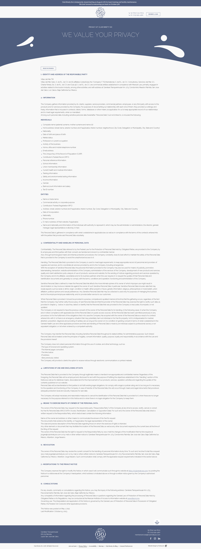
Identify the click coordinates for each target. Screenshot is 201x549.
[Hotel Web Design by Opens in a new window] (157, 546)
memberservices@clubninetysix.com (147, 535)
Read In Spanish (48, 68)
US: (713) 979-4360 (136, 15)
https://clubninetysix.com (138, 471)
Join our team (73, 546)
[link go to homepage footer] (100, 534)
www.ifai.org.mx (133, 498)
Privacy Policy (83, 546)
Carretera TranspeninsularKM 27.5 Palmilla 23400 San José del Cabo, (50, 534)
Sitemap (101, 546)
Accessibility (93, 546)
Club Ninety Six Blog (112, 546)
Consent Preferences (126, 546)
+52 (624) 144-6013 (137, 13)
